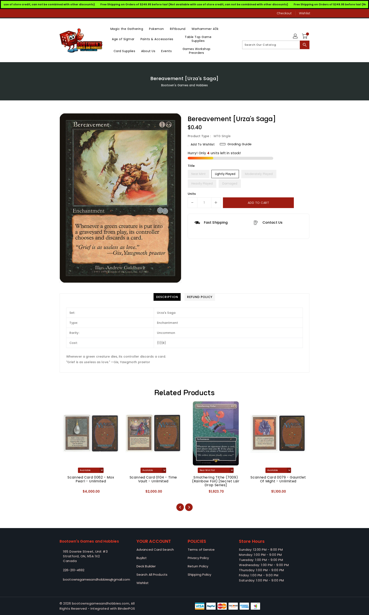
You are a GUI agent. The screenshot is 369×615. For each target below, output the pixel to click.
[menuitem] (127, 28)
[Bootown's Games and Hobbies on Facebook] (53, 13)
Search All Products (151, 574)
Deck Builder (146, 566)
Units (192, 193)
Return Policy (198, 566)
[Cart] (305, 36)
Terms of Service (201, 549)
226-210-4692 (73, 570)
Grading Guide (239, 144)
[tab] (167, 297)
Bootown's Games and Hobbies (184, 85)
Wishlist (304, 13)
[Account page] (295, 36)
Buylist (141, 558)
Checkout (284, 13)
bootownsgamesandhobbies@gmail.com (89, 579)
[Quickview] (66, 493)
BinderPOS (126, 608)
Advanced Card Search (155, 549)
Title (191, 166)
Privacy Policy (198, 558)
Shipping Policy (199, 574)
